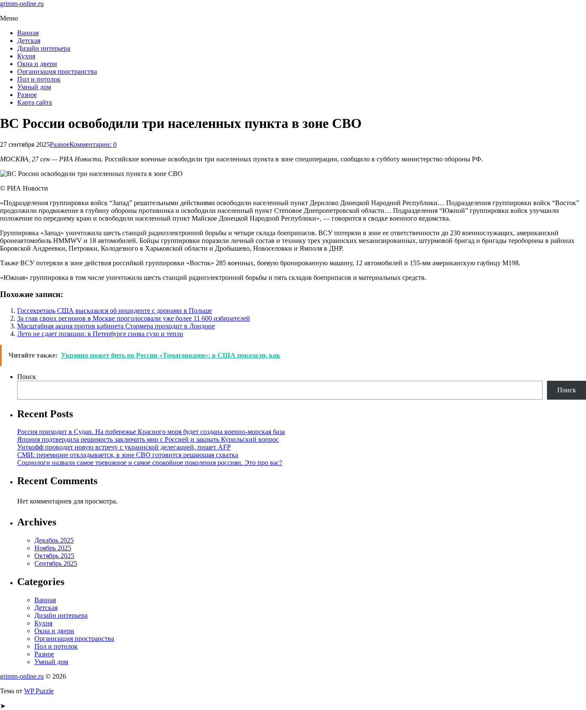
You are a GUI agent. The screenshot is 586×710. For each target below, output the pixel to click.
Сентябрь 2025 (55, 563)
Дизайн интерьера (43, 48)
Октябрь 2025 (54, 555)
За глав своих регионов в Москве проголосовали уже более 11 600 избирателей (133, 318)
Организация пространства (57, 71)
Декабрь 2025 (54, 540)
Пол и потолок (38, 79)
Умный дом (34, 87)
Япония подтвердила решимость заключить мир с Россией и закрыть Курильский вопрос (148, 439)
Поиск (26, 376)
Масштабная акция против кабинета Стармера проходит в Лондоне (116, 326)
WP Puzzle (39, 691)
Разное (27, 94)
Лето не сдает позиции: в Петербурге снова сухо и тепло (100, 333)
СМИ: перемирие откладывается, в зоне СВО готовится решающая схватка (127, 454)
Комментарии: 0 (93, 144)
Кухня (26, 56)
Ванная (28, 32)
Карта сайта (34, 102)
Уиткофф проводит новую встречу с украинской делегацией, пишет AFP (124, 447)
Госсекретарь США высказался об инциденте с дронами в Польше (114, 310)
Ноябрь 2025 (52, 548)
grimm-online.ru (22, 3)
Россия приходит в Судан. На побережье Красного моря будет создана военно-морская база (151, 431)
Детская (28, 40)
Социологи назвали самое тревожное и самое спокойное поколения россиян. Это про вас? (149, 462)
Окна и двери (37, 63)
